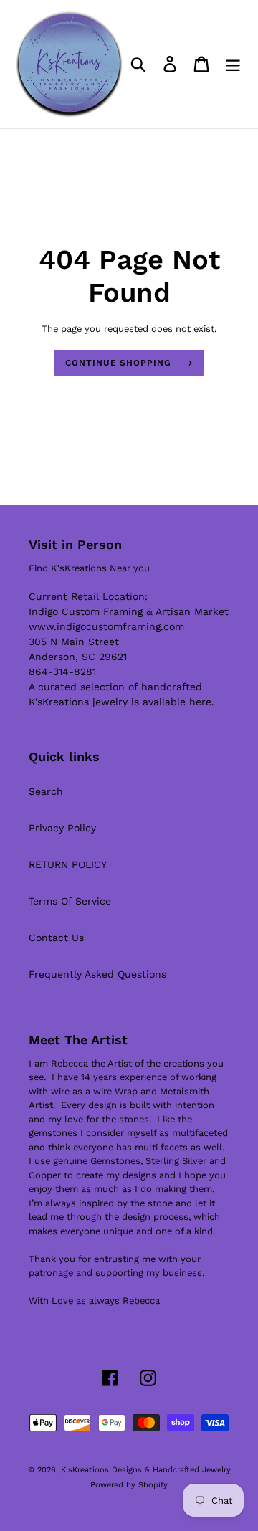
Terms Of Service (70, 901)
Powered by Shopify (129, 1484)
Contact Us (56, 937)
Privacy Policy (62, 828)
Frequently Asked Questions (97, 974)
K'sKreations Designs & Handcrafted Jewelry (146, 1469)
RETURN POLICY (68, 864)
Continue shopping (118, 363)
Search (46, 791)
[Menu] (233, 64)
